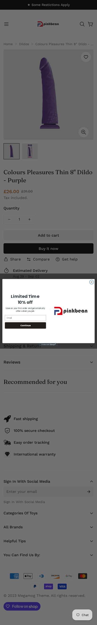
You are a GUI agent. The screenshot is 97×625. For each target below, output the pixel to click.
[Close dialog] (91, 282)
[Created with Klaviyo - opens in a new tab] (48, 344)
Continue (25, 325)
